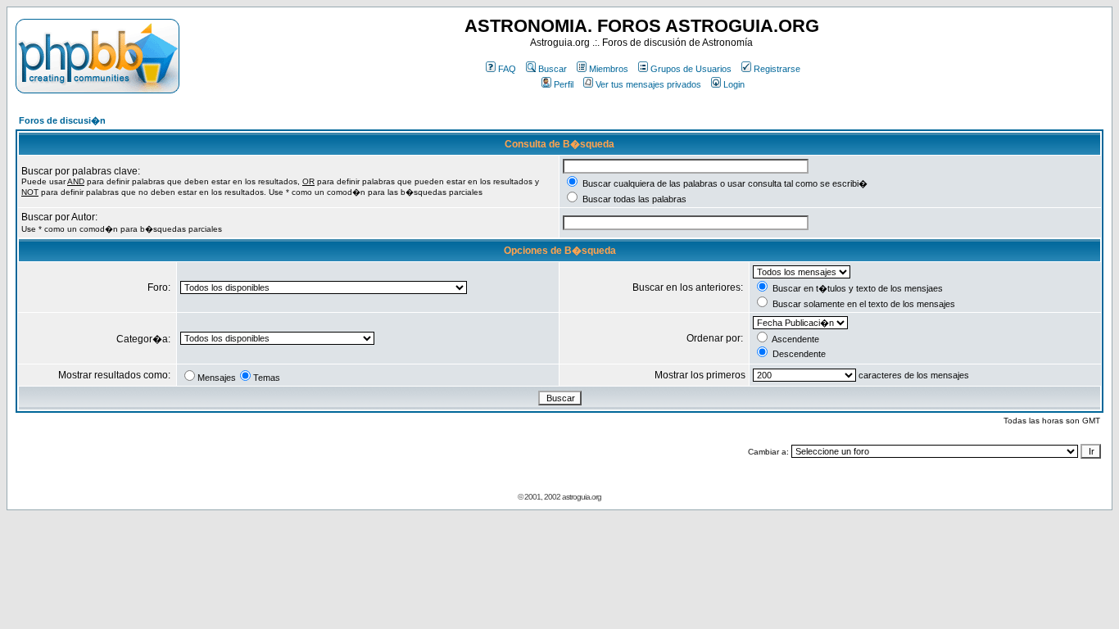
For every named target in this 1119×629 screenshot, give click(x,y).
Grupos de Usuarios (691, 69)
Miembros (608, 69)
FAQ (507, 69)
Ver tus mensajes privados (648, 84)
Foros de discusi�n (62, 120)
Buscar (552, 69)
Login (734, 84)
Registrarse (777, 69)
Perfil (563, 84)
